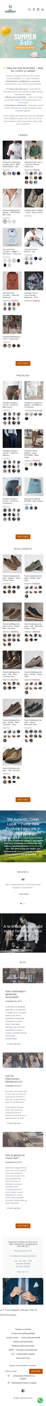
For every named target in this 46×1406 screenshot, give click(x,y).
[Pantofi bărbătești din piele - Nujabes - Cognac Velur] (9, 592)
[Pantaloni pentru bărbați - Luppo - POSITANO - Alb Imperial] (26, 464)
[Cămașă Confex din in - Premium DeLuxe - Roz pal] (31, 182)
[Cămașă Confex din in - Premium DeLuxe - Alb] (26, 173)
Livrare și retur (12, 1337)
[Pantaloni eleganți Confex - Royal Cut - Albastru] (5, 418)
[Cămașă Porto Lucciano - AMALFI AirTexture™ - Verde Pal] (9, 265)
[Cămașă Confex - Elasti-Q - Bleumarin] (35, 258)
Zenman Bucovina (26, 1398)
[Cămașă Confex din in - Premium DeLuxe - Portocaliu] (26, 182)
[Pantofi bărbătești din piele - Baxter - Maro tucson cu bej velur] (14, 640)
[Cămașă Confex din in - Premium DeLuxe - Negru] (40, 178)
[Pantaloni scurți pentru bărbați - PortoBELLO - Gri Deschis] (31, 414)
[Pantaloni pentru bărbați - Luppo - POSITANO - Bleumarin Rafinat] (35, 464)
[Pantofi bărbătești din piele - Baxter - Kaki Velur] (14, 635)
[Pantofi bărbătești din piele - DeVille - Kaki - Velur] (26, 587)
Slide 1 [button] (21, 903)
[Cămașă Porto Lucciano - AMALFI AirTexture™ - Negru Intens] (5, 265)
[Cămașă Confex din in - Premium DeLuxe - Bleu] (40, 173)
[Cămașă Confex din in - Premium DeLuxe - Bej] (35, 173)
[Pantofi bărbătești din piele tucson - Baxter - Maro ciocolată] (5, 640)
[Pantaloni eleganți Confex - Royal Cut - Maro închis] (18, 414)
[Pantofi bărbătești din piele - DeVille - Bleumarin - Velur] (40, 587)
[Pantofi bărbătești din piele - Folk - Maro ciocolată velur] (31, 640)
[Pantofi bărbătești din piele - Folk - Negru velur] (35, 640)
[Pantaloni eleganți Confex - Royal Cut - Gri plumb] (18, 423)
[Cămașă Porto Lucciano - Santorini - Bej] (5, 304)
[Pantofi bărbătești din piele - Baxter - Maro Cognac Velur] (9, 640)
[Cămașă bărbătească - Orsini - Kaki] (14, 346)
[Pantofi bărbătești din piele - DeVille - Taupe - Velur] (26, 592)
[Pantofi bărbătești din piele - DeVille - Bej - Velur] (35, 587)
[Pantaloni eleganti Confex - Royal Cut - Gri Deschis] (18, 418)
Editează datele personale (23, 1346)
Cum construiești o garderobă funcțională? (15, 994)
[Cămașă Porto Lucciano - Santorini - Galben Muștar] (18, 304)
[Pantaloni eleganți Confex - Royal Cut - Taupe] (14, 414)
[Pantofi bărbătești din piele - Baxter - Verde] (9, 644)
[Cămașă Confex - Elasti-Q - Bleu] (31, 258)
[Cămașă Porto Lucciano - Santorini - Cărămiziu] (14, 304)
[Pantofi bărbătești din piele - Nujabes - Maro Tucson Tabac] (9, 587)
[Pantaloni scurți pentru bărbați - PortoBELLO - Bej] (26, 414)
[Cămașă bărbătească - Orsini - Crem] (9, 346)
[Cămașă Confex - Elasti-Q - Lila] (40, 258)
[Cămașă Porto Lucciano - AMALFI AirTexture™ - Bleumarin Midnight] (18, 261)
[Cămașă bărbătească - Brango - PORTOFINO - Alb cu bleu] (9, 221)
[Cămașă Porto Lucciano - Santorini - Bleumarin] (9, 304)
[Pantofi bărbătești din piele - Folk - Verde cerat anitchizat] (40, 635)
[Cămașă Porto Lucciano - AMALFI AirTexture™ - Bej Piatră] (9, 261)
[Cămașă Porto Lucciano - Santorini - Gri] (5, 309)
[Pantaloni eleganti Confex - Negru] (9, 423)
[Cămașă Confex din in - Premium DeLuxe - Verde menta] (35, 182)
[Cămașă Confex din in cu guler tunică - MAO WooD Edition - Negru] (18, 173)
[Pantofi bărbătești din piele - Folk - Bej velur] (26, 640)
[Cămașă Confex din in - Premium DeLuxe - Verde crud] (31, 173)
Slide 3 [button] (25, 903)
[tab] (21, 903)
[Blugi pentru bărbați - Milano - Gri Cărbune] (35, 508)
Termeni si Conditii (23, 1329)
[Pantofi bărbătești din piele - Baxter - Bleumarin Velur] (9, 635)
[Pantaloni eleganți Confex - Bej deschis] (14, 423)
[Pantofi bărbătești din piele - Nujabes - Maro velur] (14, 592)
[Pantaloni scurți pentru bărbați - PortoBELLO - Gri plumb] (35, 414)
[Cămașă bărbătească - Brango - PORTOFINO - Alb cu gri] (14, 221)
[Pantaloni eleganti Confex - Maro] (5, 423)
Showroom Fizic (23, 1358)
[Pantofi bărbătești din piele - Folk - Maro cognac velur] (31, 635)
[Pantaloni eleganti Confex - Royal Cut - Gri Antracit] (5, 414)
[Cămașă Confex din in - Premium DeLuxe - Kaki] (35, 178)
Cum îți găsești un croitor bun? (15, 1157)
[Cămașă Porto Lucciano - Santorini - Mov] (9, 309)
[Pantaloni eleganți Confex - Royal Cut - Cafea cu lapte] (9, 414)
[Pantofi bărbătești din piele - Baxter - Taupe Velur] (18, 635)
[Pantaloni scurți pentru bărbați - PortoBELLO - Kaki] (40, 414)
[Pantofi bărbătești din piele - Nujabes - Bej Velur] (5, 587)
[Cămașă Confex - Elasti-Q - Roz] (31, 263)
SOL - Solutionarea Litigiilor (23, 1354)
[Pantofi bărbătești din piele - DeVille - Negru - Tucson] (40, 592)
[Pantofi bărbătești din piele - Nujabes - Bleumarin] (14, 587)
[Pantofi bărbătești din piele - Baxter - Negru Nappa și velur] (18, 640)
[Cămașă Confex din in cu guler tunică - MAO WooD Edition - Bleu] (14, 173)
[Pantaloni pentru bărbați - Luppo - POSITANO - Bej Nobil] (31, 464)
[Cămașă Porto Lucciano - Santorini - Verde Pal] (14, 309)
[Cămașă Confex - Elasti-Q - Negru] (26, 263)
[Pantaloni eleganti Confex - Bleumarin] (9, 418)
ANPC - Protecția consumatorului (23, 1350)
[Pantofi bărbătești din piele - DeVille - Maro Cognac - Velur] (35, 592)
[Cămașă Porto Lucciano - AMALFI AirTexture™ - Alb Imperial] (5, 261)
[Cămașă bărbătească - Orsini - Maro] (18, 346)
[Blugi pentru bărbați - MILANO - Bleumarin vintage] (31, 508)
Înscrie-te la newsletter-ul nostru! (23, 1365)
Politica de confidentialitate (23, 1333)
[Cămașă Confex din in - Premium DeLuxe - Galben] (31, 178)
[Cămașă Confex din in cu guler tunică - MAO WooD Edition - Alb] (5, 173)
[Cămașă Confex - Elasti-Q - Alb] (26, 258)
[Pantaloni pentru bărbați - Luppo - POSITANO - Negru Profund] (26, 469)
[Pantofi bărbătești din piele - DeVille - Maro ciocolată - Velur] (31, 587)
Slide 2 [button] (23, 903)
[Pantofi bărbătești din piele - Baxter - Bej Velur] (5, 635)
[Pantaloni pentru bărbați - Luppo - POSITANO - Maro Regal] (40, 464)
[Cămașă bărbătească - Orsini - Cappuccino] (5, 346)
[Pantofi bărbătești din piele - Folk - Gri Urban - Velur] (35, 635)
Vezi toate (23, 363)
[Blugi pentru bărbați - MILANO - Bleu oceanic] (26, 508)
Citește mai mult (14, 1044)
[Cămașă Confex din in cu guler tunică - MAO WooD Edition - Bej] (9, 173)
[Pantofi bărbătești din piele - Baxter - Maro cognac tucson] (5, 644)
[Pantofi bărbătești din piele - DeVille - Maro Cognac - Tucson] (31, 592)
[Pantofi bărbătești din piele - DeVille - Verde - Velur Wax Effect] (26, 596)
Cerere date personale (30, 1337)
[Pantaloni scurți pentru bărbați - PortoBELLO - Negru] (26, 418)
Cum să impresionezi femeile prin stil (13, 1078)
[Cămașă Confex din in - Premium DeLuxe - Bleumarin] (26, 178)
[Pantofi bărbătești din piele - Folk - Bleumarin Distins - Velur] (26, 635)
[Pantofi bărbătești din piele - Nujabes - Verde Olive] (18, 587)
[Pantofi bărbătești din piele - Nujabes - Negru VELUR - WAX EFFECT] (5, 592)
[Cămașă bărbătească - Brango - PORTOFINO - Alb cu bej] (5, 221)
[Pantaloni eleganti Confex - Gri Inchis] (14, 418)
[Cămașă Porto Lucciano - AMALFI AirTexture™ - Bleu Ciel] (14, 261)
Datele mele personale (23, 1342)
